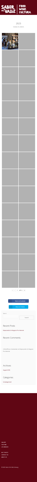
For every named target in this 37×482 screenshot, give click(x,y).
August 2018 (6, 370)
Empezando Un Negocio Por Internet (13, 330)
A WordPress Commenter (10, 349)
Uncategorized (7, 382)
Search (5, 313)
